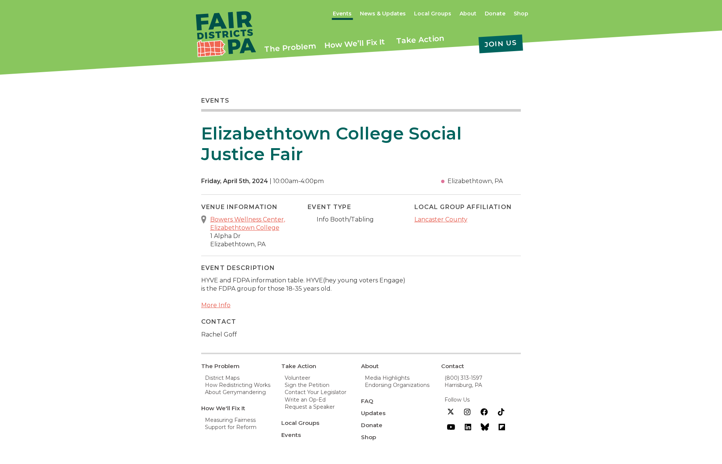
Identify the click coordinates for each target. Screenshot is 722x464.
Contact (452, 366)
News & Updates (383, 13)
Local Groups (432, 13)
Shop (521, 13)
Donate (495, 13)
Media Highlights (387, 378)
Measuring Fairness (230, 420)
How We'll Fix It (223, 408)
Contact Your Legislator (315, 392)
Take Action (420, 39)
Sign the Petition (307, 385)
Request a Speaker (310, 406)
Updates (373, 413)
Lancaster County (440, 219)
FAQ (367, 401)
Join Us (500, 44)
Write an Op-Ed (305, 399)
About (468, 13)
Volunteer (297, 378)
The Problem (290, 47)
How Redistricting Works (237, 385)
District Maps (222, 378)
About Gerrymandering (235, 392)
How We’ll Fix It (354, 43)
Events (342, 13)
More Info (216, 305)
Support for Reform (230, 427)
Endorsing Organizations (397, 385)
